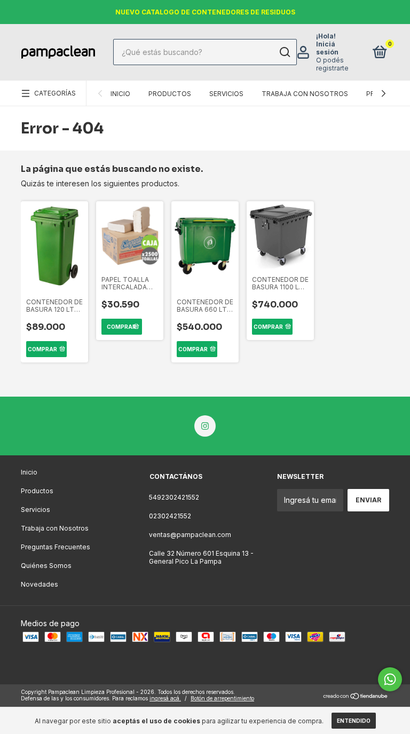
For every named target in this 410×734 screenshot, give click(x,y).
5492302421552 (174, 497)
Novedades (39, 584)
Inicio (120, 94)
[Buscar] (284, 52)
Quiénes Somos (46, 566)
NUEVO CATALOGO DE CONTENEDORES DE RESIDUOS (205, 12)
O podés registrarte (332, 64)
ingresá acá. (165, 698)
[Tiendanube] (355, 696)
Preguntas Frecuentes (55, 547)
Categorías (55, 93)
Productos (169, 94)
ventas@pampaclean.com (190, 535)
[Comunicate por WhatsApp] (390, 679)
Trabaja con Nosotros (305, 94)
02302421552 (170, 516)
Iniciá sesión (327, 48)
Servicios (226, 94)
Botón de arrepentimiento (222, 698)
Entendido (353, 720)
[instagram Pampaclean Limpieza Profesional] (205, 426)
